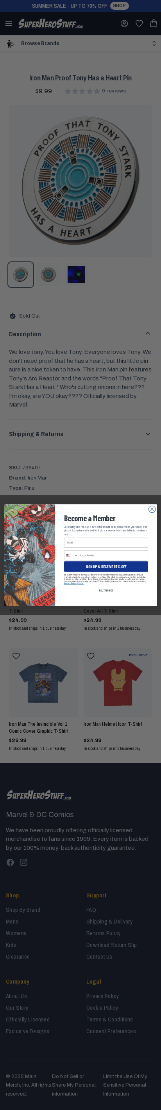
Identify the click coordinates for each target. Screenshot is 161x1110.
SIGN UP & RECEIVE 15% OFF (106, 566)
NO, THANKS (106, 590)
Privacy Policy (70, 583)
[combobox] (71, 555)
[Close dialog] (152, 509)
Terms (81, 583)
